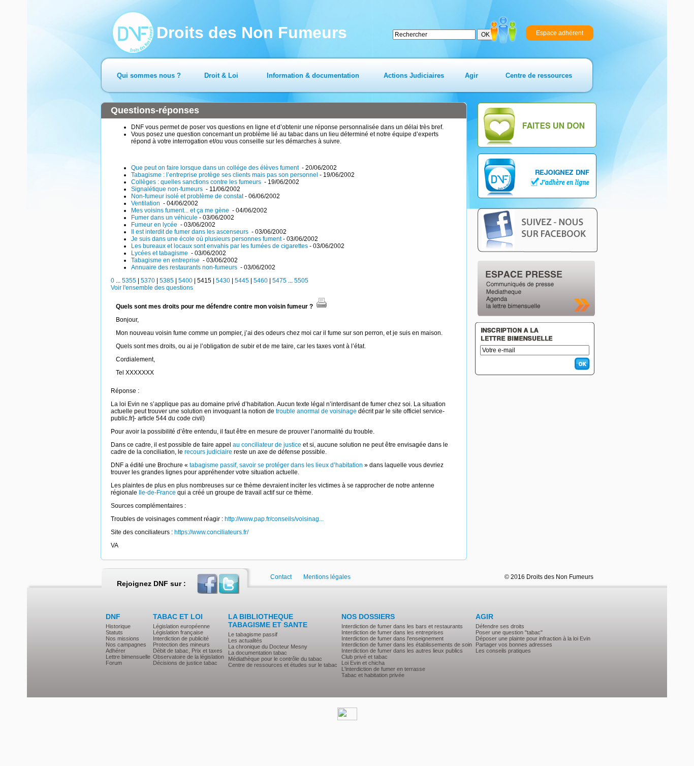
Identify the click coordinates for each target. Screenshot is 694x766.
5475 (279, 280)
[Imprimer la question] (321, 306)
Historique (118, 626)
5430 (223, 280)
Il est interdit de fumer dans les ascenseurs (190, 231)
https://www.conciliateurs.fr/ (211, 532)
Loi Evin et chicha (363, 663)
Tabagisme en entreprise (166, 260)
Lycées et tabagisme (160, 253)
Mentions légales (327, 576)
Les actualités (245, 640)
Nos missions (122, 638)
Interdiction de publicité (181, 638)
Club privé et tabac (364, 657)
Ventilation (146, 203)
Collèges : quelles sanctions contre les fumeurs (197, 182)
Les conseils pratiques (503, 651)
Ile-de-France (157, 492)
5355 (129, 280)
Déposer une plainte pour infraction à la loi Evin (533, 638)
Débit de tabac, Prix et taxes (188, 651)
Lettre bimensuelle (128, 657)
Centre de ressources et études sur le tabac (282, 665)
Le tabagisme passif (252, 634)
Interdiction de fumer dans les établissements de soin (406, 644)
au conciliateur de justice (267, 444)
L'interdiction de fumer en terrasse (383, 669)
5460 (261, 280)
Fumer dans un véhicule (164, 217)
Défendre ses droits (500, 626)
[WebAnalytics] (347, 718)
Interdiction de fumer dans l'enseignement (392, 638)
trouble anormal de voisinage (316, 411)
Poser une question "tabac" (509, 632)
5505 (301, 280)
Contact (281, 576)
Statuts (114, 632)
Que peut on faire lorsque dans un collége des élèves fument (215, 167)
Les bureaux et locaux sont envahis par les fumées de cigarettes (219, 246)
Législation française (178, 632)
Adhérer (115, 651)
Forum (114, 663)
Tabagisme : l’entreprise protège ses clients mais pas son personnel (224, 174)
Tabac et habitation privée (372, 675)
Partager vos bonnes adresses (514, 644)
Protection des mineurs (181, 644)
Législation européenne (181, 626)
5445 (242, 280)
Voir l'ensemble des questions (152, 287)
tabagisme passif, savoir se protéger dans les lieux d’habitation (276, 465)
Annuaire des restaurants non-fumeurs (185, 267)
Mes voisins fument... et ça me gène (181, 210)
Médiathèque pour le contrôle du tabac (275, 659)
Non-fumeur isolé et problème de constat (187, 196)
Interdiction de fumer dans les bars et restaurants (402, 626)
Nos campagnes (126, 644)
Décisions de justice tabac (185, 663)
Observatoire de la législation (188, 657)
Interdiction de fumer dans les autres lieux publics (402, 651)
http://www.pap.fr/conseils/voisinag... (274, 519)
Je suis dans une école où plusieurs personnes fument (206, 238)
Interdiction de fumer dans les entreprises (392, 632)
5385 (167, 280)
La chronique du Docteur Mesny (267, 647)
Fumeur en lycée (155, 224)
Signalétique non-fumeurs (167, 189)
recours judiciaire (208, 451)
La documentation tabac (257, 653)
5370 (148, 280)
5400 (185, 280)
